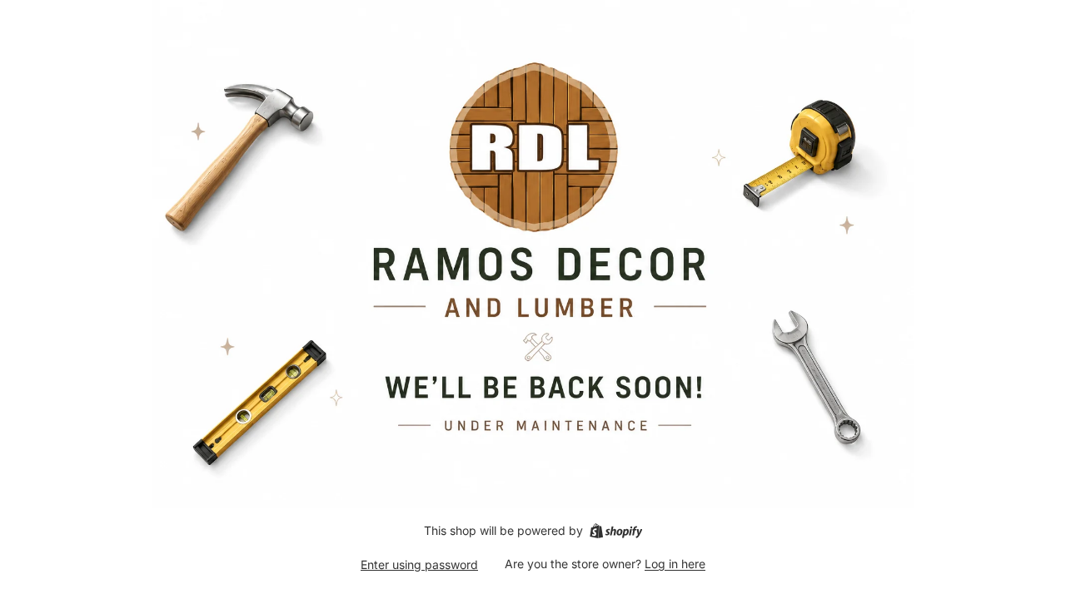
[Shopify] (616, 530)
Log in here (675, 564)
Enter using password (419, 564)
